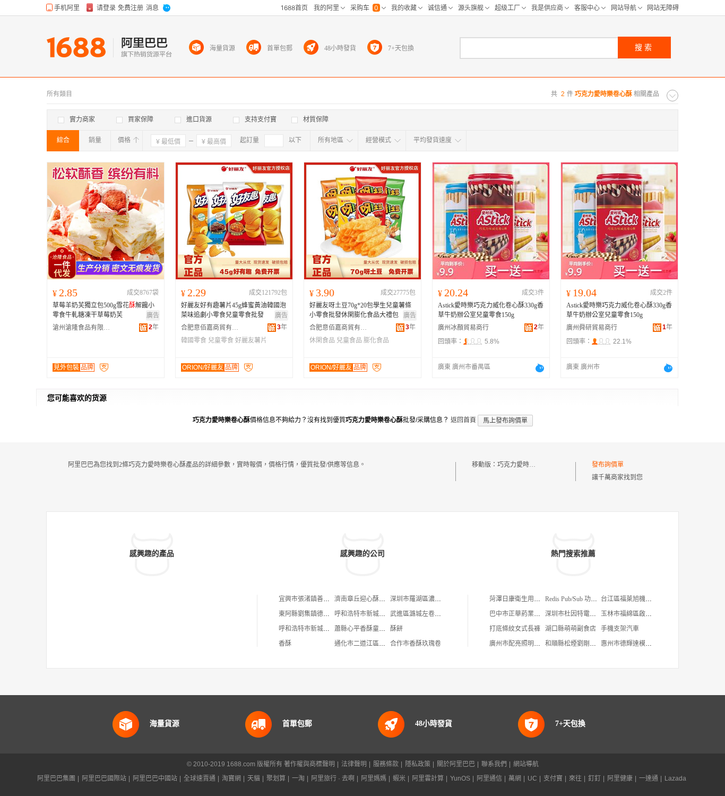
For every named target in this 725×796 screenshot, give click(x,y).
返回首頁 (463, 420)
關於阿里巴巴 (456, 764)
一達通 (648, 778)
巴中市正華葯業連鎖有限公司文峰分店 (543, 614)
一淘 (298, 778)
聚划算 (276, 778)
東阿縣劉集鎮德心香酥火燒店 (320, 614)
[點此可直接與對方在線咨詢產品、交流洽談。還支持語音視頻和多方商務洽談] (540, 368)
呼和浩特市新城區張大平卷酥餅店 (326, 628)
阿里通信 (489, 778)
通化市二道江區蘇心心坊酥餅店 (379, 643)
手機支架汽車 (620, 628)
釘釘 (594, 778)
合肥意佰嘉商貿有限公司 (210, 327)
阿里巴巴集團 (56, 778)
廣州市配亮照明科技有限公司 (530, 643)
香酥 (285, 643)
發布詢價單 (608, 464)
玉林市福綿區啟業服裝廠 (636, 614)
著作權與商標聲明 (309, 764)
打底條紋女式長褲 (514, 628)
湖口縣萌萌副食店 (570, 628)
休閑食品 (322, 340)
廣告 (152, 315)
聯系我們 (494, 764)
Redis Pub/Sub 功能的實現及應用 (590, 599)
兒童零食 (221, 340)
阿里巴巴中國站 (155, 778)
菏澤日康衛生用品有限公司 (527, 599)
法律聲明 (354, 764)
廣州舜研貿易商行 (591, 327)
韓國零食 (193, 340)
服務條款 (386, 764)
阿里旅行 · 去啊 (333, 778)
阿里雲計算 (428, 778)
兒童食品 (349, 340)
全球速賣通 (199, 778)
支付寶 (553, 778)
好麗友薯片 (251, 340)
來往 (575, 778)
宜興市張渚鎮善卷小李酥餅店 (320, 599)
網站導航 (526, 764)
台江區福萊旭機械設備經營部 (642, 599)
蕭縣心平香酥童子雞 (363, 628)
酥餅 (396, 628)
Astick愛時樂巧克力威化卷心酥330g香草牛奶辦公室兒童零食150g (490, 310)
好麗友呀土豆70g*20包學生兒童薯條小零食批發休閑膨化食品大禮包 (360, 310)
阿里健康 (620, 778)
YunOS (460, 778)
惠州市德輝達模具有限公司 (639, 643)
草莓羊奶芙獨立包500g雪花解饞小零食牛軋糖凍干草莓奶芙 (103, 310)
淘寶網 (231, 778)
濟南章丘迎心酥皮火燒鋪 (369, 599)
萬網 (514, 778)
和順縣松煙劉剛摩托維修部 (583, 643)
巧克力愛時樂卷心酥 (526, 464)
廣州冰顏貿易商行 (463, 327)
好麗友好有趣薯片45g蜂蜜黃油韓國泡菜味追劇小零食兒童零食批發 (233, 310)
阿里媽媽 (373, 778)
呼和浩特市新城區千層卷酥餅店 (379, 614)
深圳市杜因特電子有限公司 (583, 614)
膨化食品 (376, 340)
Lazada (675, 778)
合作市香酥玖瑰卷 (415, 643)
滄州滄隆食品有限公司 (82, 327)
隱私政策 (417, 764)
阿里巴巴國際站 (104, 778)
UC (532, 778)
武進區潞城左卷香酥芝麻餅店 (431, 614)
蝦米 (399, 778)
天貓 (253, 778)
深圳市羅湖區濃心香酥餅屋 (428, 599)
